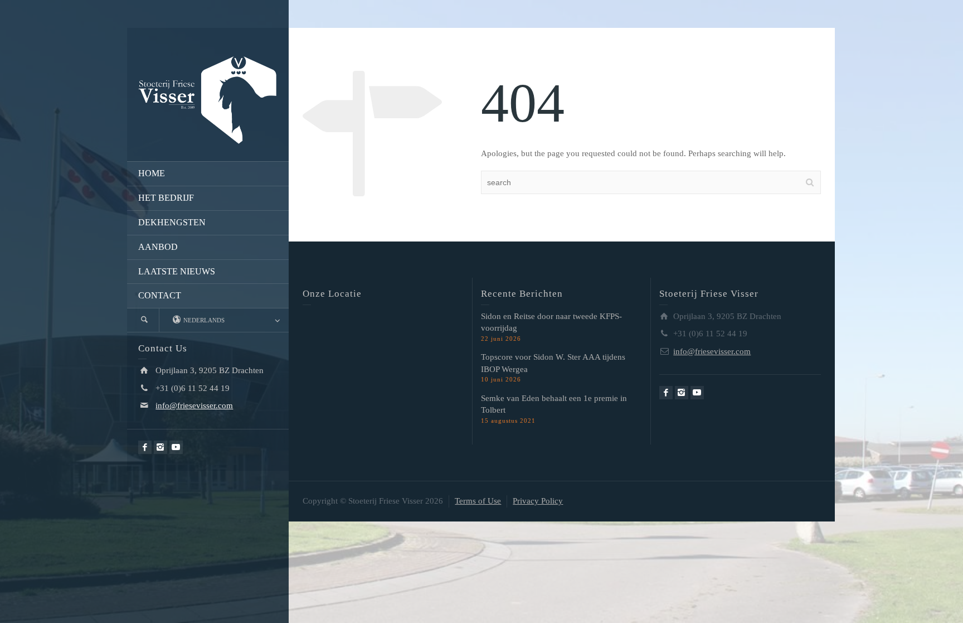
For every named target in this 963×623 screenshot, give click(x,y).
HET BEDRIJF (166, 197)
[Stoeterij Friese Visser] (208, 99)
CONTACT (159, 295)
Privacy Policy (538, 500)
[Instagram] (160, 447)
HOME (151, 173)
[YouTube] (176, 447)
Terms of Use (478, 500)
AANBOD (158, 247)
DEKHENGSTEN (172, 222)
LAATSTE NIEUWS (176, 271)
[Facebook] (145, 447)
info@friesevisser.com (194, 405)
